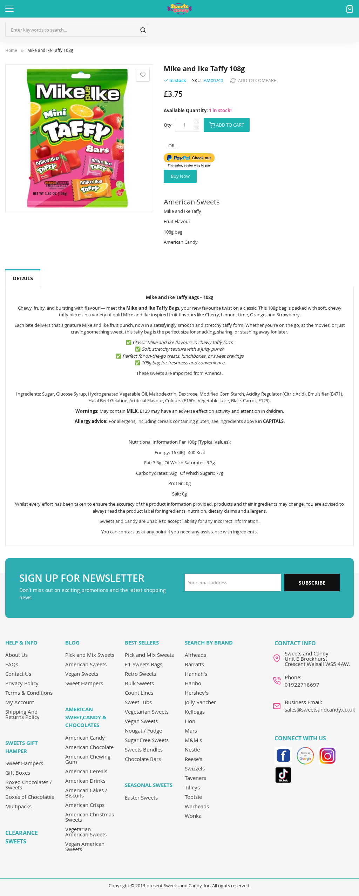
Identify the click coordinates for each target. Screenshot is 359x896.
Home (11, 50)
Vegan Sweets (81, 673)
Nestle (192, 749)
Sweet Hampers (24, 763)
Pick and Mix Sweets (89, 654)
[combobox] (76, 30)
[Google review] (305, 754)
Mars (191, 730)
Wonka (193, 815)
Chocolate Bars (143, 758)
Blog (72, 642)
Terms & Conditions (29, 692)
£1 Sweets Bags (143, 664)
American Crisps (84, 804)
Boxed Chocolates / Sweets (28, 785)
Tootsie (193, 796)
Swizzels (195, 768)
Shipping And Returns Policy (22, 714)
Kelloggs (195, 711)
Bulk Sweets (139, 683)
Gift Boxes (17, 772)
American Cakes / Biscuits (86, 793)
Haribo (193, 683)
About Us (16, 654)
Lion (190, 721)
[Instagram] (327, 754)
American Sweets (86, 664)
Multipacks (18, 806)
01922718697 (302, 684)
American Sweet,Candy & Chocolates (85, 717)
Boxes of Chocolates (29, 796)
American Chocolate (89, 746)
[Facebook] (283, 754)
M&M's (193, 739)
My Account (19, 702)
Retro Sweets (140, 673)
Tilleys (192, 787)
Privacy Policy (22, 683)
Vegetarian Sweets (147, 711)
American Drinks (85, 780)
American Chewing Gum (87, 759)
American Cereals (86, 771)
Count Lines (139, 692)
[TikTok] (283, 774)
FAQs (11, 664)
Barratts (194, 664)
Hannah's (196, 673)
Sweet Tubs (138, 702)
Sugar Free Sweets (147, 739)
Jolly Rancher (200, 702)
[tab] (22, 278)
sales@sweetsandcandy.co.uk (320, 709)
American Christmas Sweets (89, 817)
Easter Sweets (141, 797)
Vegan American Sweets (84, 846)
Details (23, 278)
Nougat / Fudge (143, 730)
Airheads (195, 654)
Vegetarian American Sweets (86, 832)
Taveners (195, 777)
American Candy (85, 737)
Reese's (193, 758)
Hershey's (197, 692)
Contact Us (18, 673)
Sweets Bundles (144, 749)
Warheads (197, 806)
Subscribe (312, 582)
